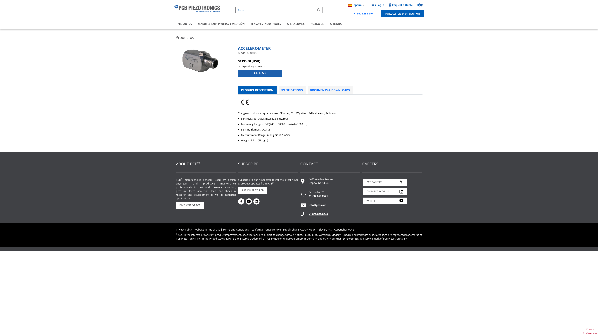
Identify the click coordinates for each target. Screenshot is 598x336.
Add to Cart (260, 73)
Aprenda (336, 24)
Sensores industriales (266, 24)
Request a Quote (402, 5)
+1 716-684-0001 (318, 196)
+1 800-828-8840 (363, 13)
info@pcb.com (317, 205)
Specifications (292, 90)
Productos (185, 24)
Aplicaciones (295, 24)
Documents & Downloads (330, 90)
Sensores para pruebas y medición (221, 24)
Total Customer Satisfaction (402, 13)
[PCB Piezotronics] (197, 8)
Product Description (257, 90)
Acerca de (317, 24)
